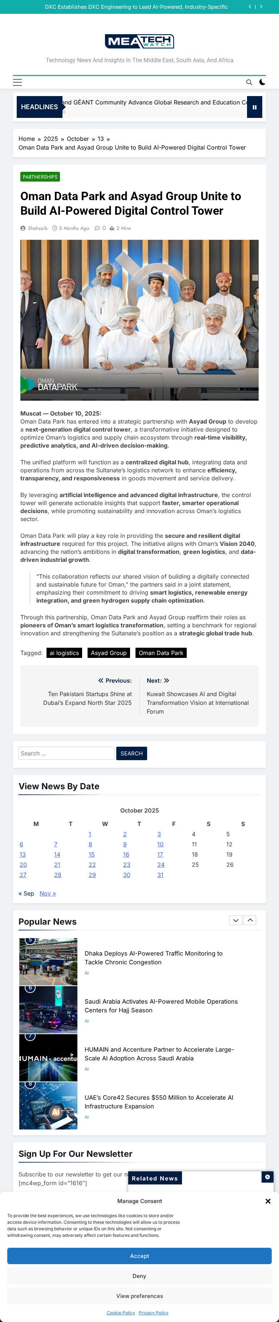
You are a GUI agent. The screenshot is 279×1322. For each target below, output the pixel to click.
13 (23, 854)
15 (92, 854)
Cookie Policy (121, 1312)
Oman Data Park (161, 652)
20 (23, 864)
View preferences (139, 1296)
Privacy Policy (154, 1312)
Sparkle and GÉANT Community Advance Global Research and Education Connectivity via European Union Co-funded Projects (136, 7)
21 (57, 864)
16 (126, 854)
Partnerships (40, 176)
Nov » (48, 893)
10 (160, 844)
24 (161, 864)
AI (87, 973)
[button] (268, 1201)
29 (92, 874)
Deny (139, 1276)
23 (126, 864)
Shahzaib (38, 228)
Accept (139, 1255)
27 (23, 874)
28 (57, 874)
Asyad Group (109, 652)
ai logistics (64, 652)
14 (57, 854)
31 (160, 874)
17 (160, 854)
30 (126, 874)
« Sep (26, 893)
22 (92, 864)
